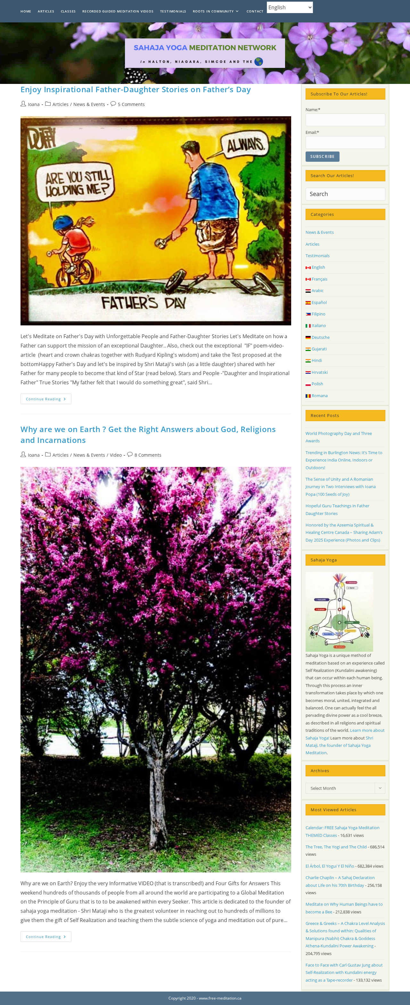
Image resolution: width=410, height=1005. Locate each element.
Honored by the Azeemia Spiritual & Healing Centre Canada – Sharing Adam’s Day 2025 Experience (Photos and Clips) (344, 532)
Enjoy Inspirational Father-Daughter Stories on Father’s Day (135, 89)
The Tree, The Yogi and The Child (336, 847)
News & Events (89, 104)
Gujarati (319, 349)
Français (319, 279)
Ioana (34, 104)
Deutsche (320, 337)
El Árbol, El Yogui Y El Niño (330, 866)
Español (319, 302)
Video (116, 455)
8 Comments (148, 455)
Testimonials (318, 255)
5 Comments (131, 104)
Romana (319, 395)
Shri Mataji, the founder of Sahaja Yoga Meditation (339, 745)
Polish (317, 384)
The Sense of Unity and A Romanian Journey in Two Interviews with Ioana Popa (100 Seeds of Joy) (341, 486)
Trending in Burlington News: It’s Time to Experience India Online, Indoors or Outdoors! (344, 460)
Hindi (316, 360)
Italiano (318, 325)
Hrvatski (319, 372)
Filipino (318, 314)
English (318, 267)
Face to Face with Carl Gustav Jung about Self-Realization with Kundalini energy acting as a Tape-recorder (344, 972)
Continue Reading (48, 400)
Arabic (317, 290)
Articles (61, 104)
